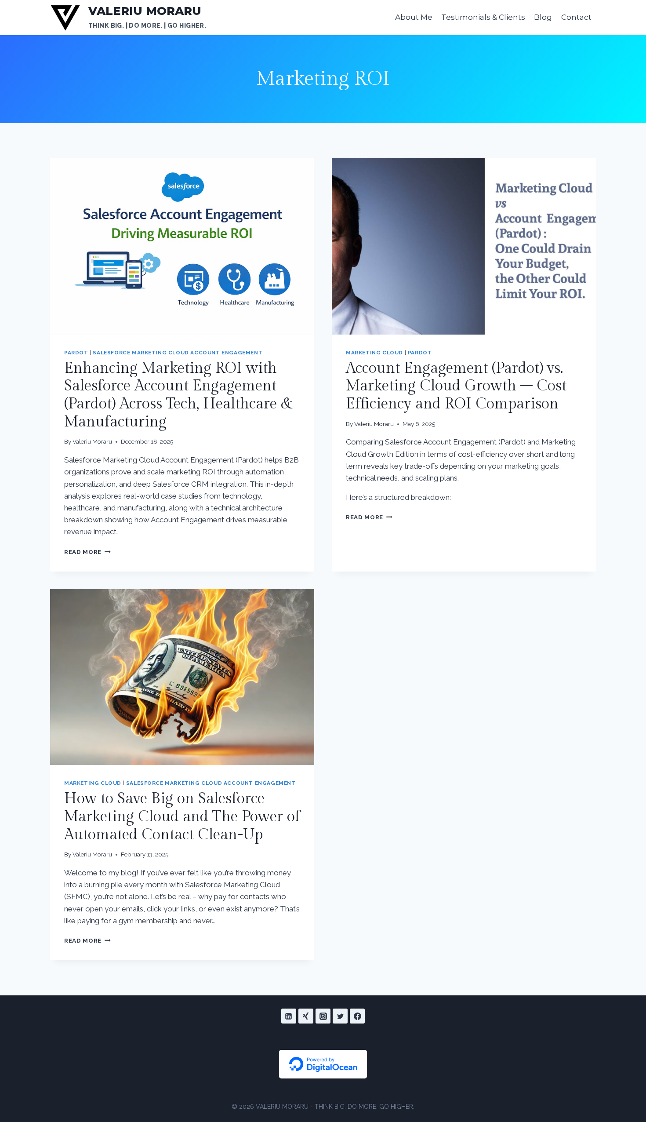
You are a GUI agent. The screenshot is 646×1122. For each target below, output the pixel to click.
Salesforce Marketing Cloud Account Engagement (177, 353)
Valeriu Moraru (92, 441)
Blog (543, 17)
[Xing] (305, 1016)
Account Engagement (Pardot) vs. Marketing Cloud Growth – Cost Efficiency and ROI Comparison (456, 386)
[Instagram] (323, 1016)
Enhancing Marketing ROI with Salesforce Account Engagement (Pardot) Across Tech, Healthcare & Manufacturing (178, 395)
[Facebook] (357, 1016)
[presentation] (182, 246)
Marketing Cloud (374, 353)
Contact (576, 17)
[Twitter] (340, 1016)
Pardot (76, 353)
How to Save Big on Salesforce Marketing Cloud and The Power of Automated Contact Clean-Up (182, 817)
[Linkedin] (288, 1016)
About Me (413, 17)
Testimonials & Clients (483, 17)
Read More (87, 551)
